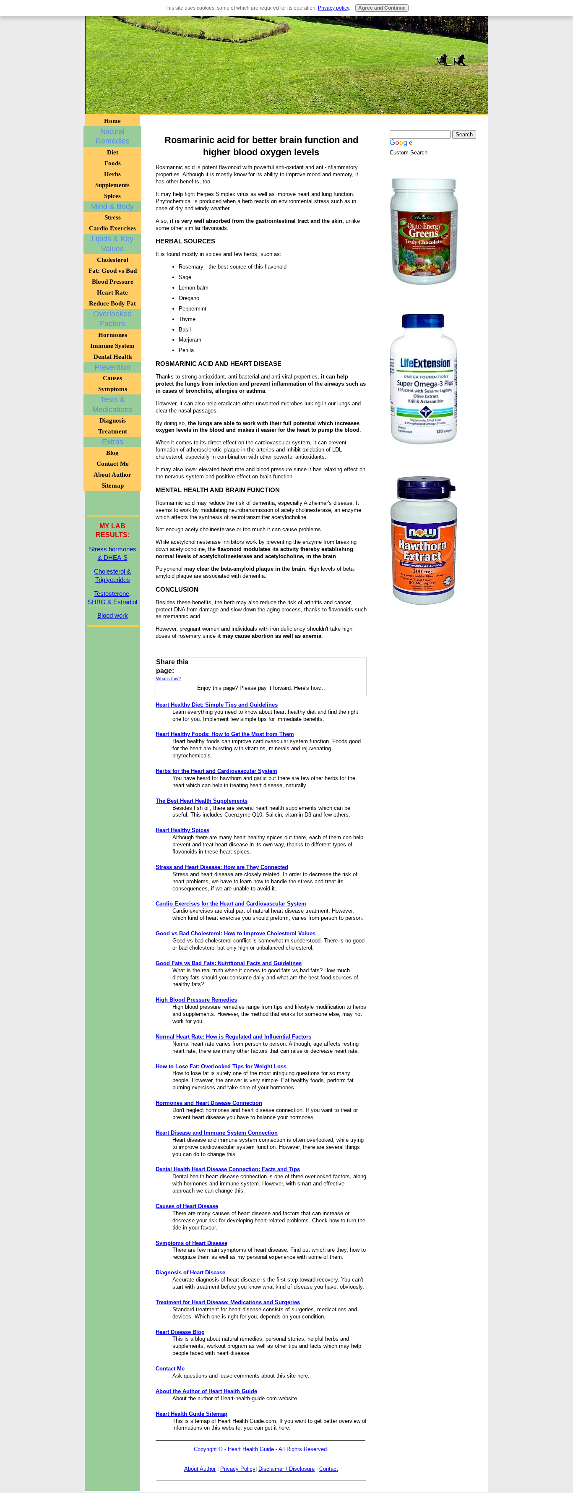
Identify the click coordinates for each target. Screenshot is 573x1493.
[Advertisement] (286, 63)
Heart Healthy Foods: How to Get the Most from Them (225, 734)
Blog (112, 452)
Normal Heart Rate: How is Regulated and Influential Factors (233, 1037)
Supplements (112, 185)
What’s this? (168, 678)
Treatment (112, 431)
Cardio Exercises (112, 228)
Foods (112, 163)
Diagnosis (112, 420)
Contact (328, 1469)
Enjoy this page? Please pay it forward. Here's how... (261, 688)
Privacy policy (333, 8)
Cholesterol (112, 259)
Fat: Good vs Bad (113, 270)
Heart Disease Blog (180, 1332)
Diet (112, 152)
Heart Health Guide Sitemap (191, 1414)
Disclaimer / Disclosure (286, 1469)
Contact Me (170, 1368)
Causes (112, 378)
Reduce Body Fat (112, 303)
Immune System (112, 345)
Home (112, 120)
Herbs (112, 174)
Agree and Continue (382, 8)
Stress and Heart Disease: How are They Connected (222, 867)
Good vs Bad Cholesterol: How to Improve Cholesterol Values (235, 933)
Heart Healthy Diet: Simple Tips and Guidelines (217, 705)
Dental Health (113, 356)
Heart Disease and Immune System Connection (217, 1133)
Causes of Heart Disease (187, 1206)
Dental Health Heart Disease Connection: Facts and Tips (228, 1169)
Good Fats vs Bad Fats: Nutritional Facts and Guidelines (229, 963)
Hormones (112, 334)
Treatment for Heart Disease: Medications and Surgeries (228, 1302)
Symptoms (112, 389)
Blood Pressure (112, 281)
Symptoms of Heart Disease (191, 1243)
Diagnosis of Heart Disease (190, 1272)
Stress (112, 217)
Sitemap (113, 485)
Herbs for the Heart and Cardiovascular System (216, 771)
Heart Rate (112, 292)
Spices (112, 196)
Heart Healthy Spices (182, 830)
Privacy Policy (237, 1469)
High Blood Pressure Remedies (196, 1000)
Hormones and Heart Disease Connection (209, 1103)
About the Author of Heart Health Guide (206, 1391)
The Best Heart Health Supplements (201, 801)
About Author (200, 1469)
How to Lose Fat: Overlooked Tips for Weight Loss (221, 1066)
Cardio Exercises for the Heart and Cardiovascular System (231, 903)
